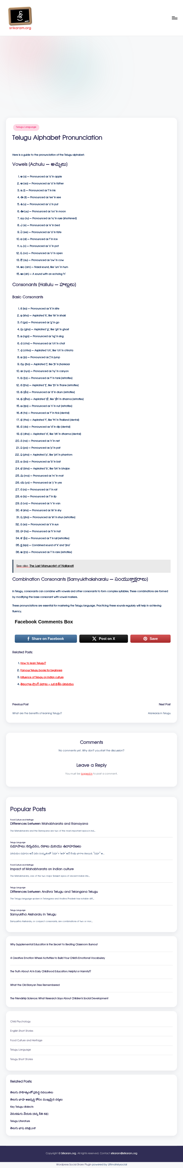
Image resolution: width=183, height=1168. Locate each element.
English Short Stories (21, 1031)
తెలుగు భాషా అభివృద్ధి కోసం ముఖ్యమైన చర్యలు (36, 1100)
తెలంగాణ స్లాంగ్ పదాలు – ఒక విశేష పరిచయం (47, 684)
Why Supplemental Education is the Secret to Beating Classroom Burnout (54, 944)
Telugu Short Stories (21, 1059)
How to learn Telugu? (33, 663)
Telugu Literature (20, 1121)
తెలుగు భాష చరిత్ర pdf (23, 1128)
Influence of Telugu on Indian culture (42, 677)
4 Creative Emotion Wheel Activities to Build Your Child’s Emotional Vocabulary (57, 958)
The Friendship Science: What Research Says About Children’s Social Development (59, 998)
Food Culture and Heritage (26, 1040)
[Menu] (174, 17)
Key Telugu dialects (21, 1107)
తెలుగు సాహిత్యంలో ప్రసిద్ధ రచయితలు (31, 1092)
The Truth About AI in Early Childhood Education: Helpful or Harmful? (50, 971)
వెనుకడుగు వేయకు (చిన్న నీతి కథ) (29, 1114)
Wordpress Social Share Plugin (74, 1165)
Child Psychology (20, 1022)
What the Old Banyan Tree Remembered (35, 985)
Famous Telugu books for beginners (41, 670)
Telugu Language (26, 127)
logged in (86, 774)
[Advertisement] (91, 71)
